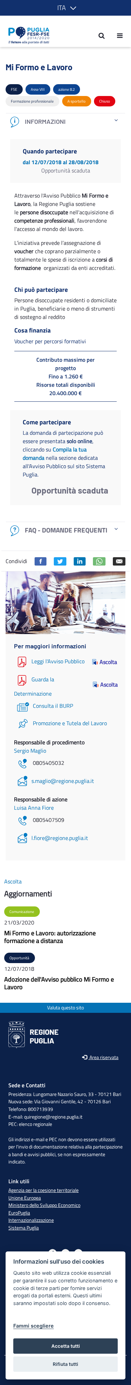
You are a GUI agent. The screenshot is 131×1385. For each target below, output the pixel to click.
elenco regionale (35, 1124)
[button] (65, 8)
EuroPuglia (19, 1213)
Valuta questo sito (65, 1007)
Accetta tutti (65, 1346)
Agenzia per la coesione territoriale (43, 1190)
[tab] (65, 122)
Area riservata (103, 1057)
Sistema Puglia (23, 1228)
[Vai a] (26, 35)
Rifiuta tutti (65, 1364)
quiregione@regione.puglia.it (53, 1117)
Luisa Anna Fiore (34, 807)
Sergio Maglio (30, 750)
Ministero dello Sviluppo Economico (44, 1205)
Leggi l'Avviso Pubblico (58, 661)
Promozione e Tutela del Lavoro (70, 723)
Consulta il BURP (53, 706)
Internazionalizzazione (31, 1220)
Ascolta (108, 662)
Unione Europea (24, 1198)
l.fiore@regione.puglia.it (59, 838)
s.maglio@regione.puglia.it (62, 781)
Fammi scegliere (33, 1326)
